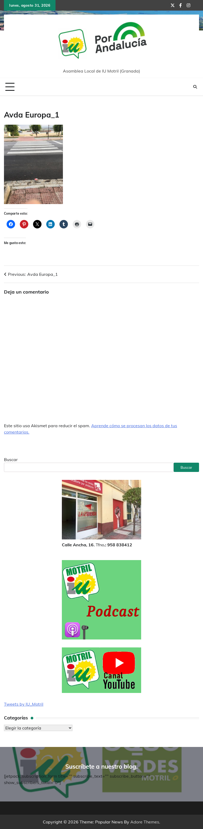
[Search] (195, 87)
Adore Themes (144, 822)
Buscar (11, 459)
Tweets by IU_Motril (23, 704)
